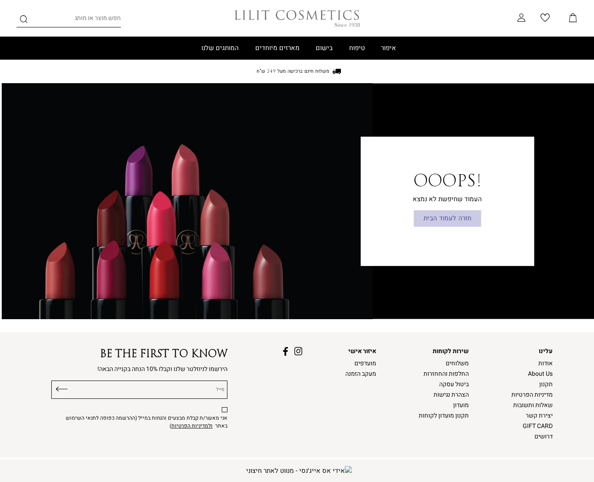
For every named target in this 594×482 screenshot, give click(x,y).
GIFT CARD (538, 426)
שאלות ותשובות (533, 405)
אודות (545, 363)
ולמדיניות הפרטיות (192, 426)
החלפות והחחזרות (446, 374)
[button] (573, 18)
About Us (540, 374)
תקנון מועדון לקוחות (444, 415)
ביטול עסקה (454, 384)
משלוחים (457, 363)
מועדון (461, 405)
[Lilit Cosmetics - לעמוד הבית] (297, 18)
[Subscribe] (62, 388)
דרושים (543, 436)
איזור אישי (362, 351)
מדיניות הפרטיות (532, 395)
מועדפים (365, 363)
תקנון (546, 384)
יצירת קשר (539, 415)
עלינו (546, 351)
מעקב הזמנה (360, 374)
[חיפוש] (24, 20)
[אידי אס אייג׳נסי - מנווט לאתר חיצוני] (299, 471)
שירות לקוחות (451, 351)
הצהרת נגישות (451, 395)
